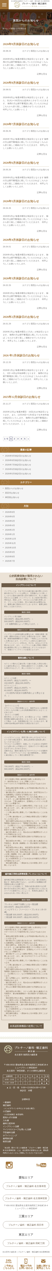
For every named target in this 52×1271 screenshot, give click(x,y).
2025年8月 (10, 556)
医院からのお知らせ (14, 488)
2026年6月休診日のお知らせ (18, 469)
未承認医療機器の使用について (26, 1026)
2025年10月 (10, 547)
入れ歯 (6, 1120)
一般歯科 (7, 1102)
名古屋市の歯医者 (9, 1252)
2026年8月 (10, 512)
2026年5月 (10, 521)
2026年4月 (10, 525)
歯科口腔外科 (9, 1123)
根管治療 (7, 1141)
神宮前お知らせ (12, 497)
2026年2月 (10, 530)
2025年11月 (10, 543)
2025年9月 (10, 552)
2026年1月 (10, 534)
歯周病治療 (8, 1138)
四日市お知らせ (12, 493)
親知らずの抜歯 (10, 1117)
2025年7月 (10, 561)
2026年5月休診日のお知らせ (18, 473)
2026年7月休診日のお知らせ (18, 465)
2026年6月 (10, 516)
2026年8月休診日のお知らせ (18, 460)
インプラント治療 (11, 1126)
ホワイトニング (10, 1135)
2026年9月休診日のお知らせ (18, 456)
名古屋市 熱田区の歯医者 (26, 1054)
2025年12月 (10, 539)
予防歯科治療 (9, 1132)
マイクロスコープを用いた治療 (17, 1129)
